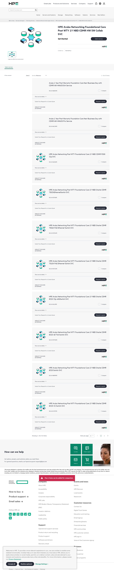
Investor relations (44, 511)
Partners (77, 546)
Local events (78, 493)
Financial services (80, 525)
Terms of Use (19, 569)
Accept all (11, 564)
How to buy (87, 463)
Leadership (42, 515)
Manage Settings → (41, 564)
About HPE (42, 485)
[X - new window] (14, 514)
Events (76, 485)
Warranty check (43, 544)
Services (74, 3)
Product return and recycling (48, 532)
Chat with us (68, 50)
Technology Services (30, 20)
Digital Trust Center (80, 510)
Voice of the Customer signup (84, 540)
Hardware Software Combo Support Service (45, 20)
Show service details (40, 96)
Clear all (27, 75)
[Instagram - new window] (18, 514)
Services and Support (20, 20)
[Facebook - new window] (25, 514)
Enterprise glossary (80, 521)
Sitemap (42, 569)
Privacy (11, 569)
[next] (108, 435)
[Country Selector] (100, 3)
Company (82, 3)
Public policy (42, 519)
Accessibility (42, 489)
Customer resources (82, 503)
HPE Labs (41, 500)
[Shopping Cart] (96, 3)
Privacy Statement (15, 559)
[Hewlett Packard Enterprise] (13, 3)
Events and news (81, 482)
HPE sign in (77, 536)
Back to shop (11, 20)
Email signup (78, 518)
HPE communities (80, 529)
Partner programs (80, 558)
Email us (75, 463)
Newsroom (77, 496)
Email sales (14, 501)
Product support (87, 451)
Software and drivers (45, 540)
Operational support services (48, 529)
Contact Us (77, 506)
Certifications (78, 550)
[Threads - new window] (21, 514)
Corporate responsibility (46, 496)
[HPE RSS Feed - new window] (10, 518)
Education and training (81, 514)
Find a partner (78, 554)
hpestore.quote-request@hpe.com (36, 461)
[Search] (35, 10)
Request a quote (100, 101)
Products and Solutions (61, 3)
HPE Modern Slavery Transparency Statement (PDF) (53, 505)
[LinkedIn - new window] (10, 514)
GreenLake (47, 3)
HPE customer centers (81, 533)
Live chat (76, 451)
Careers (41, 493)
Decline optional (26, 564)
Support (90, 3)
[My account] (104, 3)
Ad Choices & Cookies (31, 569)
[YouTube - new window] (29, 514)
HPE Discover (78, 489)
